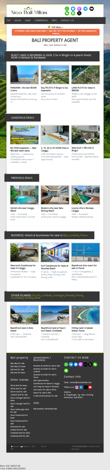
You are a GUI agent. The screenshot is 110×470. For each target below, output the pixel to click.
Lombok (74, 235)
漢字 (11, 449)
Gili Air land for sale (18, 392)
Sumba (29, 297)
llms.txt (43, 446)
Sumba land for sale (18, 430)
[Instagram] (79, 9)
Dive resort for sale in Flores (44, 390)
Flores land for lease (18, 385)
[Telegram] (86, 9)
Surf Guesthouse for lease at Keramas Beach (54, 267)
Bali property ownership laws (45, 409)
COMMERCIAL (41, 20)
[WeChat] (67, 13)
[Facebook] (73, 9)
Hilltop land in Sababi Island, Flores (82, 329)
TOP (8, 20)
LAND (27, 20)
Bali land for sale (17, 369)
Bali (65, 235)
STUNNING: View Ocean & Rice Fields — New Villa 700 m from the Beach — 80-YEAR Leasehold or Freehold (55, 32)
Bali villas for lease (17, 366)
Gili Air (36, 295)
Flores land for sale (18, 389)
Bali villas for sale (17, 363)
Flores (84, 235)
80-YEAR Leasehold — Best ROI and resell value (23, 149)
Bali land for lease (17, 373)
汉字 (33, 446)
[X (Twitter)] (79, 13)
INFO (54, 20)
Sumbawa (17, 297)
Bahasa (25, 446)
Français (16, 446)
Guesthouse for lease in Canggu (46, 383)
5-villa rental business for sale (45, 396)
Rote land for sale (17, 427)
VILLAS (17, 20)
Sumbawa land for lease (20, 433)
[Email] (92, 9)
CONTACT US (67, 20)
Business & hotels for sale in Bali (46, 366)
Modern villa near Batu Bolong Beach (52, 209)
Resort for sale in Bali (42, 393)
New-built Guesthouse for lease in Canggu (23, 266)
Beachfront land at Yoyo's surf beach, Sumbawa (53, 329)
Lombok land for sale (19, 395)
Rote (37, 297)
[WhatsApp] (67, 9)
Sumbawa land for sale (19, 436)
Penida (70, 295)
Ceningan (59, 295)
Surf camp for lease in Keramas (46, 386)
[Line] (73, 13)
